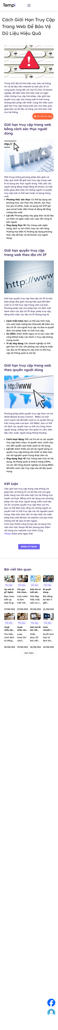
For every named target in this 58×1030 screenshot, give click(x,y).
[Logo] (9, 5)
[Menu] (29, 5)
